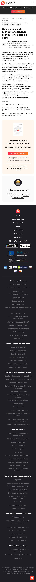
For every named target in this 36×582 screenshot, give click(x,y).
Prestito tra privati (18, 354)
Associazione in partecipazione (18, 288)
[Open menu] (32, 3)
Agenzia (18, 480)
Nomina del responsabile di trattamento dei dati (18, 420)
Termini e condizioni (20, 571)
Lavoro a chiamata (18, 442)
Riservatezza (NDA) (18, 313)
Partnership (18, 234)
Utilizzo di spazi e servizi (18, 540)
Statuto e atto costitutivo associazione (18, 318)
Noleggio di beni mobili (18, 537)
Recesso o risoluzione (18, 361)
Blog (18, 226)
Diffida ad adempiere (18, 351)
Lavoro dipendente (18, 446)
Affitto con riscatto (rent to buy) (18, 521)
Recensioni (18, 238)
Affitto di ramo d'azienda (18, 284)
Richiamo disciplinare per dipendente (18, 470)
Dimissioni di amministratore (18, 439)
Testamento (18, 558)
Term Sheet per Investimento (18, 329)
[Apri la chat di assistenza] (32, 578)
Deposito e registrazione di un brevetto (18, 396)
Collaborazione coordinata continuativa (18, 435)
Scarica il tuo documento (18, 153)
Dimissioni (18, 452)
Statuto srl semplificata (18, 325)
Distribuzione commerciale (18, 493)
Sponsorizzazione (18, 508)
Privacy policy (18, 407)
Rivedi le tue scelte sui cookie (20, 573)
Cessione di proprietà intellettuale (18, 379)
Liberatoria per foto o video (18, 400)
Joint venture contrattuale (18, 294)
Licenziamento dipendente (18, 459)
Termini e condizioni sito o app (18, 425)
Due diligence (18, 291)
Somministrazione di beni (18, 505)
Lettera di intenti (18, 298)
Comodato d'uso (18, 517)
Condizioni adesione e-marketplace (18, 376)
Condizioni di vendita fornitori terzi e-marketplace (18, 387)
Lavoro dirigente (18, 449)
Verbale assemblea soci (18, 335)
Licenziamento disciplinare (18, 462)
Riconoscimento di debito (18, 364)
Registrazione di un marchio (18, 410)
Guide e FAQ (18, 223)
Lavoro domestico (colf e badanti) (18, 555)
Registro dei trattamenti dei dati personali (18, 415)
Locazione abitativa (18, 524)
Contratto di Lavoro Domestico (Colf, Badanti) (14, 19)
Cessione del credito (18, 347)
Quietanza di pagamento (18, 357)
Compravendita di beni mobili (18, 483)
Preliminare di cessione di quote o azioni (18, 309)
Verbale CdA (18, 339)
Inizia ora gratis (18, 11)
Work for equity (18, 332)
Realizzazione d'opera (18, 465)
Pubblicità (18, 502)
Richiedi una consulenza (14, 194)
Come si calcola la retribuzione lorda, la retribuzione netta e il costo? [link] (15, 24)
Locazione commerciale (18, 531)
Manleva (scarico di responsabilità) (18, 455)
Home (18, 215)
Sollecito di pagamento (18, 367)
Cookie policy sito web (18, 392)
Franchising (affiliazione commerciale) (18, 497)
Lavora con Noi (18, 230)
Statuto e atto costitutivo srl (18, 322)
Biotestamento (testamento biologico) (18, 550)
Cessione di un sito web (18, 383)
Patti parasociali (18, 304)
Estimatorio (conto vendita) (18, 486)
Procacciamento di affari (18, 490)
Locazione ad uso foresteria (18, 527)
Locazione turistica (18, 534)
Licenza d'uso (18, 404)
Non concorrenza (18, 301)
